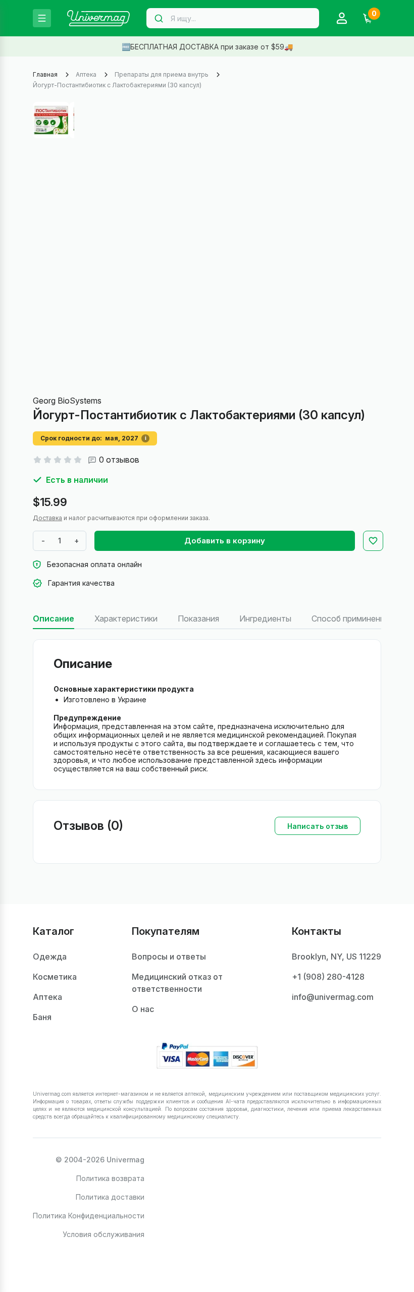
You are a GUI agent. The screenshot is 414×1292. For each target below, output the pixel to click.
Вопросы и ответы (169, 956)
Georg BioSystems (67, 401)
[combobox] (232, 18)
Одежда (50, 956)
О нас (143, 1009)
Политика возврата (110, 1178)
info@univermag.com (333, 997)
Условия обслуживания (103, 1234)
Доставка (47, 518)
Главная (45, 74)
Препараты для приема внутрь (162, 74)
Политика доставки (110, 1197)
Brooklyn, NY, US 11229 (336, 956)
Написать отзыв (317, 826)
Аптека (86, 74)
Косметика (55, 977)
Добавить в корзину (224, 540)
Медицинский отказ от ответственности (177, 983)
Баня (42, 1017)
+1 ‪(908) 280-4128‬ (328, 977)
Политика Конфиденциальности (88, 1215)
